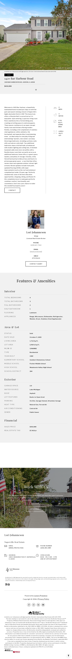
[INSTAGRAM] (33, 605)
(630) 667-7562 (36, 245)
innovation (12, 580)
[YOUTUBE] (43, 605)
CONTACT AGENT (36, 264)
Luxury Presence (40, 596)
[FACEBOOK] (29, 605)
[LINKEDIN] (38, 605)
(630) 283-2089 (45, 548)
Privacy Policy (43, 599)
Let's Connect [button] (36, 509)
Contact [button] (12, 190)
